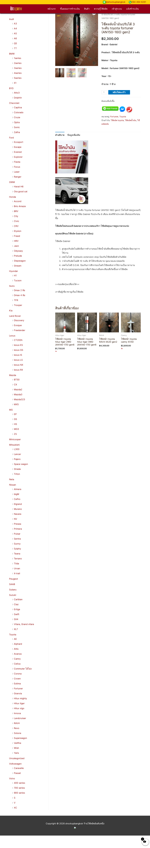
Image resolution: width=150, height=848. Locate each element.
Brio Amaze (20, 206)
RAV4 (17, 723)
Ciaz (16, 604)
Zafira (17, 132)
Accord (17, 201)
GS (15, 419)
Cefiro (17, 499)
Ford (11, 137)
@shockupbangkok (115, 2)
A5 (15, 33)
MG (11, 409)
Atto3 (17, 92)
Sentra (17, 538)
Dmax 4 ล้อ (19, 295)
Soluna (17, 733)
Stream (17, 265)
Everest (18, 152)
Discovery (19, 320)
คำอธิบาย (59, 135)
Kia (10, 310)
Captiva (18, 107)
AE (15, 639)
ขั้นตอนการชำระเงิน (70, 8)
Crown (17, 678)
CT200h (18, 340)
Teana (17, 553)
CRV (16, 226)
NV (15, 519)
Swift (16, 614)
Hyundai (13, 271)
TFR (16, 300)
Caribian (18, 599)
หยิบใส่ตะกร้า (119, 92)
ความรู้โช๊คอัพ (100, 8)
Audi (11, 19)
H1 (15, 275)
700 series (19, 788)
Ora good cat (20, 191)
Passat (17, 773)
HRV (16, 241)
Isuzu (12, 286)
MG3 (16, 429)
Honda (12, 197)
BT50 (17, 379)
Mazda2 (18, 389)
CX (15, 384)
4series (18, 73)
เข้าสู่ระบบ (117, 8)
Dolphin (18, 97)
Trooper (18, 305)
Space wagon (21, 464)
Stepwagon (20, 260)
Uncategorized (16, 758)
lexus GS (18, 350)
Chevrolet (14, 103)
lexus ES (18, 345)
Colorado (18, 112)
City (16, 216)
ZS (15, 434)
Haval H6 (18, 186)
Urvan (17, 568)
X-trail (17, 573)
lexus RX (18, 369)
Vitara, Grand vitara (24, 624)
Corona (18, 673)
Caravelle (19, 768)
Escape (17, 147)
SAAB (12, 584)
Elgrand (18, 504)
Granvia (18, 693)
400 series (19, 783)
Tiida (16, 563)
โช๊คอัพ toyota (117, 120)
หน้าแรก (52, 8)
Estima (17, 683)
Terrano (18, 558)
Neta (11, 479)
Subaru (12, 589)
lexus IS (18, 355)
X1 (15, 83)
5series (17, 78)
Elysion (17, 231)
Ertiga (17, 609)
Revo (16, 728)
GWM (12, 182)
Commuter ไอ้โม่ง (23, 668)
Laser (17, 171)
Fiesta (17, 162)
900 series (19, 793)
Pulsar (17, 533)
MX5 (16, 404)
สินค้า (87, 8)
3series (18, 68)
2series (17, 63)
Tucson (18, 280)
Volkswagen (15, 763)
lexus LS (18, 360)
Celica (17, 663)
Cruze (17, 117)
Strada (17, 469)
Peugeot (13, 579)
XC (15, 807)
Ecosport (18, 142)
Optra (17, 122)
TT (15, 48)
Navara (17, 514)
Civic (16, 221)
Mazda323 (19, 399)
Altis (16, 649)
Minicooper (15, 439)
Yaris (16, 753)
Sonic (17, 127)
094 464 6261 (138, 2)
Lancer (17, 454)
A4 (15, 28)
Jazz (16, 246)
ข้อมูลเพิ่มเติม (73, 135)
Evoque (18, 325)
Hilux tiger (19, 703)
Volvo (12, 778)
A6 (15, 38)
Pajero (17, 459)
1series (17, 58)
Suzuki (12, 595)
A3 (15, 23)
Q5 (15, 43)
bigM (16, 494)
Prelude (18, 256)
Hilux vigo (19, 708)
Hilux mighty (20, 698)
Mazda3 (18, 394)
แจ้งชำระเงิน (132, 8)
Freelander (19, 330)
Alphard (18, 644)
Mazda (12, 375)
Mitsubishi (14, 444)
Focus (17, 167)
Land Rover (15, 316)
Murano (18, 509)
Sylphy (17, 548)
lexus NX (18, 365)
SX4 (16, 619)
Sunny (17, 543)
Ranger (17, 176)
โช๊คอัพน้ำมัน (130, 120)
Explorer (18, 157)
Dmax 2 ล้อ (19, 290)
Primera (18, 529)
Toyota (12, 634)
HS (15, 424)
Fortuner (18, 688)
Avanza (18, 654)
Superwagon (20, 738)
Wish (16, 748)
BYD (11, 88)
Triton (17, 474)
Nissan (12, 484)
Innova (17, 713)
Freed (17, 236)
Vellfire (17, 743)
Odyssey (18, 251)
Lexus (12, 335)
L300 (16, 449)
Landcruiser (20, 718)
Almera (17, 489)
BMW (12, 53)
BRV (16, 211)
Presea (17, 524)
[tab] (59, 135)
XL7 (16, 629)
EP (15, 414)
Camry (17, 658)
